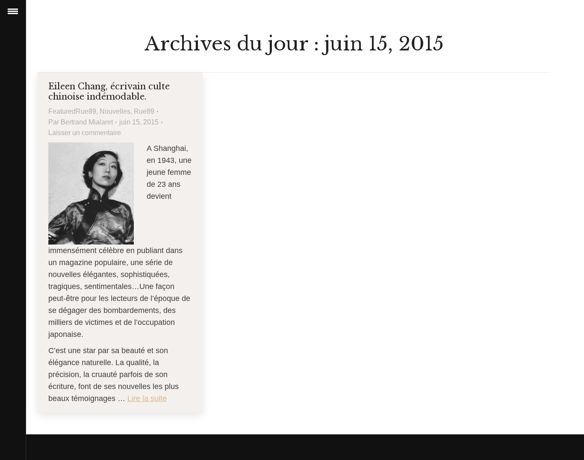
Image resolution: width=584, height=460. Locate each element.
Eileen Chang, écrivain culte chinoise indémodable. (109, 91)
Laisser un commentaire (84, 132)
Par (80, 122)
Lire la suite (147, 398)
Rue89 (144, 111)
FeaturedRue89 (72, 111)
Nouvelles (115, 111)
